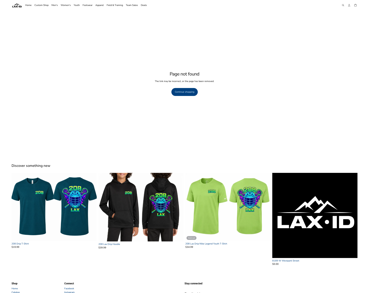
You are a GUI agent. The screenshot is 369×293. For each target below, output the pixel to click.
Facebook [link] (69, 288)
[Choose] (92, 236)
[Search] (343, 5)
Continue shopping (184, 91)
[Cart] (355, 5)
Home (15, 288)
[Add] (353, 253)
